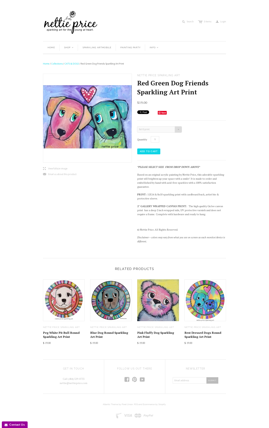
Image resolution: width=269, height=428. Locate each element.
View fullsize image (55, 168)
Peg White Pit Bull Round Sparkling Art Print (61, 335)
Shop (69, 47)
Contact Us (16, 424)
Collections (57, 63)
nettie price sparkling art (61, 327)
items (207, 21)
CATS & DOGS (72, 63)
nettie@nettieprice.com (73, 383)
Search (190, 21)
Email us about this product (59, 174)
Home (51, 47)
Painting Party (130, 47)
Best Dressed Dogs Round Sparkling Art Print (202, 335)
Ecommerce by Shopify (154, 404)
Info (154, 47)
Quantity (142, 139)
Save (163, 112)
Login (221, 21)
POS (136, 404)
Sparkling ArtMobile (97, 47)
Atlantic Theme (110, 404)
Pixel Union (127, 404)
